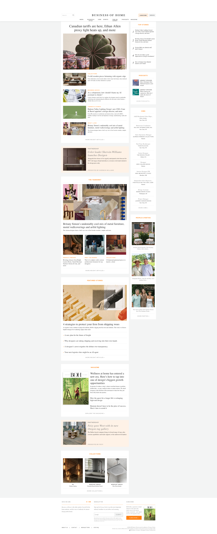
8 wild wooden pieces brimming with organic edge (107, 76)
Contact (74, 527)
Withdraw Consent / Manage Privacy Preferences (142, 530)
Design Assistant (143, 190)
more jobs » (143, 208)
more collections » (95, 491)
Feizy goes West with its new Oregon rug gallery (103, 427)
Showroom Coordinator (143, 125)
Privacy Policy (119, 519)
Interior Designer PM (143, 171)
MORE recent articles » (95, 270)
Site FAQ (96, 527)
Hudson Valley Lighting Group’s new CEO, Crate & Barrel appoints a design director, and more (106, 110)
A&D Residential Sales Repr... (143, 116)
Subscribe (143, 15)
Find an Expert (115, 20)
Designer (143, 162)
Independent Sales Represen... (143, 181)
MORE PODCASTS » (143, 101)
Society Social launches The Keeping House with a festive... (143, 248)
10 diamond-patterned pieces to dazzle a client (116, 261)
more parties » (143, 316)
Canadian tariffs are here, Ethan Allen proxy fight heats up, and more (95, 28)
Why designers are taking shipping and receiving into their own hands (91, 341)
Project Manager (143, 199)
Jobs (99, 19)
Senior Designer (143, 153)
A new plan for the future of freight (78, 335)
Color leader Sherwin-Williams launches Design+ (105, 153)
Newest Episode (146, 80)
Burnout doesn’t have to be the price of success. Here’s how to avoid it (108, 407)
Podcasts (125, 19)
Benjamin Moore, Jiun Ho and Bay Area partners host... (143, 279)
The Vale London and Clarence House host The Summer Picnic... (143, 310)
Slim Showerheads (116, 486)
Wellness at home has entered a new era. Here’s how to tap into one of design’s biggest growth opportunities (107, 378)
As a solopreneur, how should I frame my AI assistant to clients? (104, 93)
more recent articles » (95, 139)
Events (105, 19)
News (81, 19)
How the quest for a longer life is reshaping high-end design (106, 399)
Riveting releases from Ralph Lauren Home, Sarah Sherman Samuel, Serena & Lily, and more (72, 262)
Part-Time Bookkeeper (143, 144)
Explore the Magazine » (95, 413)
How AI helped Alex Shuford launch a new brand (146, 83)
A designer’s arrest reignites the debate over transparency (86, 346)
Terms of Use (96, 519)
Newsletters (85, 527)
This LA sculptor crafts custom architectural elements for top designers (94, 262)
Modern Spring (73, 486)
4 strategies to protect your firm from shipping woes (91, 324)
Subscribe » (134, 518)
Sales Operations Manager (143, 135)
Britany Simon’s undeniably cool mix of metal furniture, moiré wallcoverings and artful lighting (106, 126)
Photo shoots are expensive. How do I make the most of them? (146, 93)
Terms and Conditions (141, 527)
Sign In (152, 15)
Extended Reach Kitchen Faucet (95, 486)
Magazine (134, 19)
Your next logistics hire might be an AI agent (81, 352)
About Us (65, 527)
